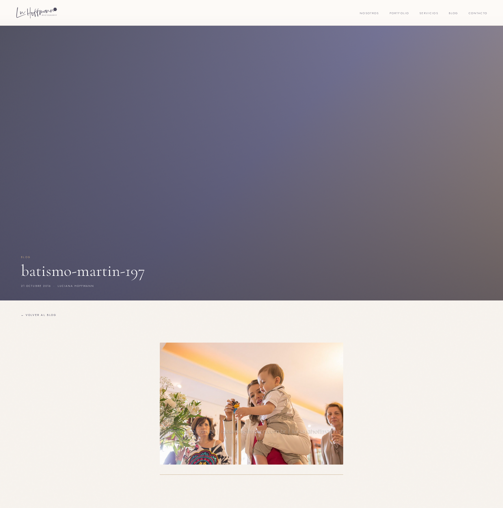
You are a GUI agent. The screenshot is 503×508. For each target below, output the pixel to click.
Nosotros (369, 13)
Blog (453, 13)
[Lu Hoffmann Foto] (37, 13)
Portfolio (399, 13)
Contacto (478, 13)
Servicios (428, 13)
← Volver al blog (39, 315)
